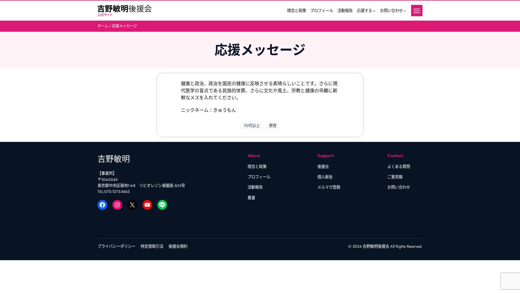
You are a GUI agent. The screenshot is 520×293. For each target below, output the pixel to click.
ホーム (103, 25)
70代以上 (252, 125)
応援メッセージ (124, 25)
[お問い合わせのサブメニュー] (405, 10)
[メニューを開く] (416, 10)
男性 (273, 125)
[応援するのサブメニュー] (374, 10)
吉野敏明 (114, 159)
